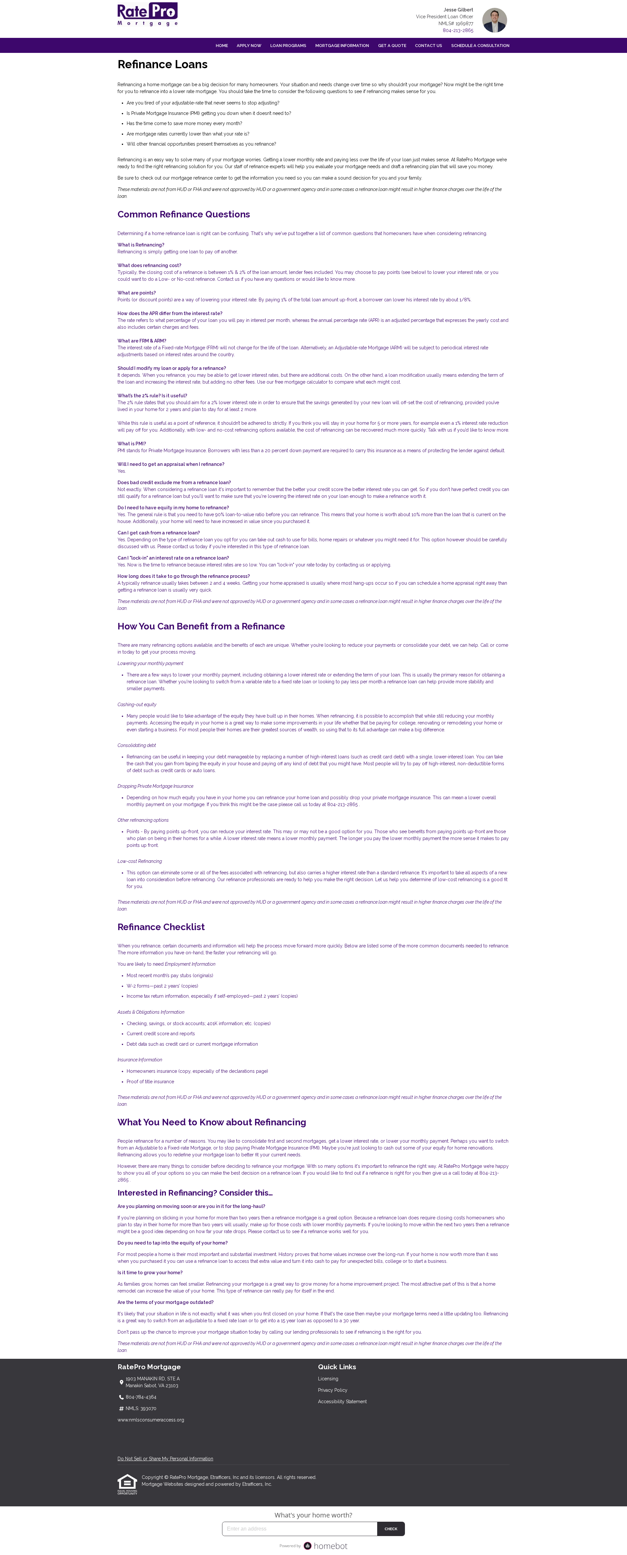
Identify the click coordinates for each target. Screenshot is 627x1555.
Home (222, 45)
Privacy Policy (332, 1390)
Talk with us (440, 430)
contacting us (350, 564)
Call (484, 645)
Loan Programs (288, 45)
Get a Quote (392, 45)
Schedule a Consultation (480, 45)
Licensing (328, 1378)
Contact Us (428, 45)
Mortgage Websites (163, 1484)
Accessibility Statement (342, 1401)
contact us (183, 546)
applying (381, 564)
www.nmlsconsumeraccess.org (151, 1419)
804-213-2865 (458, 30)
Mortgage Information (342, 45)
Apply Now (249, 45)
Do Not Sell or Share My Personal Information (165, 1458)
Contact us (228, 279)
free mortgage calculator (301, 382)
